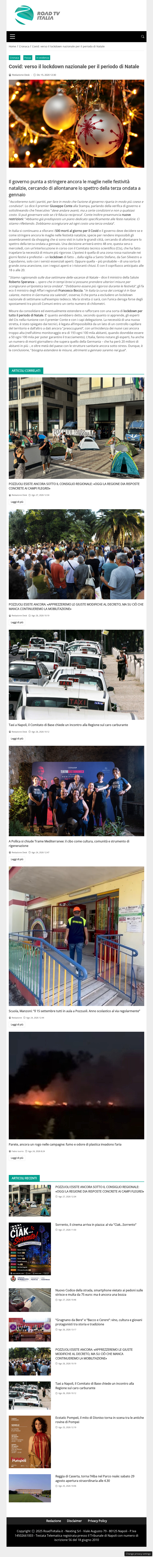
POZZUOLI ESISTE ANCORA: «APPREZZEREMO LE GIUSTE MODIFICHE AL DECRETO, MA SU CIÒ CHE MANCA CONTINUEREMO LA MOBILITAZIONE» (94, 1354)
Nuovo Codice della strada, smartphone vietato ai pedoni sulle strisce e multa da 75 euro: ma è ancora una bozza (99, 1292)
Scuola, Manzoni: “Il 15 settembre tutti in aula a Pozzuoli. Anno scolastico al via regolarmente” (74, 1011)
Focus (27, 57)
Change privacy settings (138, 1553)
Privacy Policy (97, 1521)
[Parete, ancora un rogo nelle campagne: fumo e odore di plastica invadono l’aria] (76, 1085)
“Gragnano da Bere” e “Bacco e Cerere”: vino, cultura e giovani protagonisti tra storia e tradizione (98, 1322)
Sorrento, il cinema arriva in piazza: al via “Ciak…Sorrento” (95, 1225)
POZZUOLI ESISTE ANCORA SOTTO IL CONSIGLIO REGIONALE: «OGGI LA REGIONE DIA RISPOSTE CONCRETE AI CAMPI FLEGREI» (99, 1189)
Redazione (53, 1521)
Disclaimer (74, 1521)
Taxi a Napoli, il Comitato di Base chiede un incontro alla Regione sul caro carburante (68, 725)
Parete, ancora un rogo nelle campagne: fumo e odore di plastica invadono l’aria (65, 1144)
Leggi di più (17, 501)
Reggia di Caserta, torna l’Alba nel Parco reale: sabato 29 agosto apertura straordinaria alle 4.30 (94, 1478)
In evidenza (42, 57)
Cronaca (14, 57)
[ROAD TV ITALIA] (37, 15)
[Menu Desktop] (12, 36)
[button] (142, 37)
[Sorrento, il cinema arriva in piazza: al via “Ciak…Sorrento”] (30, 1252)
